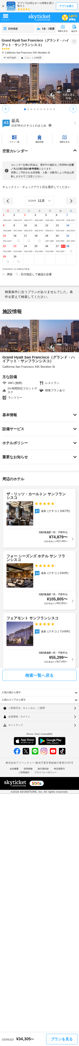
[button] (8, 218)
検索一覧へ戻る (39, 675)
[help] (50, 125)
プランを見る (62, 1039)
